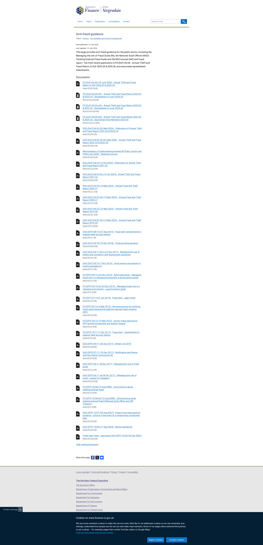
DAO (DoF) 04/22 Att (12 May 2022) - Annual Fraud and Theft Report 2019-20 (112, 223)
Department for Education (87, 497)
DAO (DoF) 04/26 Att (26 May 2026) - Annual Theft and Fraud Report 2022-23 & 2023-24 (112, 143)
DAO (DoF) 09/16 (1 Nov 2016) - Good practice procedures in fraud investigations (112, 266)
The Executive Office (85, 485)
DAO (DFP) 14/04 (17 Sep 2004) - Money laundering (107, 428)
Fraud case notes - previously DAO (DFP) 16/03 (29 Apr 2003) (112, 436)
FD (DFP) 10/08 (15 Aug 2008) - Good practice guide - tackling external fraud (108, 390)
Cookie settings (10, 509)
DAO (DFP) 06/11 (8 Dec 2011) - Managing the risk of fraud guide (111, 367)
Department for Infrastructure (89, 510)
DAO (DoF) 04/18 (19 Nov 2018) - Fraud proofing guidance (110, 244)
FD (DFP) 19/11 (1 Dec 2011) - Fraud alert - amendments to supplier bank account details (111, 335)
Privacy (114, 472)
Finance (86, 38)
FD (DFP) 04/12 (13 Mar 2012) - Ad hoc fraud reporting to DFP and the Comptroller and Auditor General (110, 323)
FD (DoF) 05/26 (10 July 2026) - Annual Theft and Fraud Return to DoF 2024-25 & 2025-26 (109, 85)
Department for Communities (89, 493)
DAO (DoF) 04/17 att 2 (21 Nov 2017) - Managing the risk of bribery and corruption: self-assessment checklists (111, 255)
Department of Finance (86, 506)
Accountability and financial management (106, 38)
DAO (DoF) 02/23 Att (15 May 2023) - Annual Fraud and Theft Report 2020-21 (112, 200)
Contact (126, 21)
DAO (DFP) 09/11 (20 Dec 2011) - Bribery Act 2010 (107, 345)
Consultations (114, 21)
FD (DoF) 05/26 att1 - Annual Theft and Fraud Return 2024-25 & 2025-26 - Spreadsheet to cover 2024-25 (112, 97)
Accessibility (132, 472)
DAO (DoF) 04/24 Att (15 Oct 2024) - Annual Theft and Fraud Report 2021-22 (111, 177)
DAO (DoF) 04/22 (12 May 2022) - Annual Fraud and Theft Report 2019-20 (110, 211)
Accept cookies (176, 540)
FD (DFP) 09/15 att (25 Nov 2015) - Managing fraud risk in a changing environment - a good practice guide (111, 289)
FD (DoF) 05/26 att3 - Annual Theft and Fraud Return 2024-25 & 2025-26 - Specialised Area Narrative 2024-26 (112, 120)
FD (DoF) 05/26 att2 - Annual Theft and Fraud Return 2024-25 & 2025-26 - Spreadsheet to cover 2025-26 (112, 108)
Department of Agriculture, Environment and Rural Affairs (101, 489)
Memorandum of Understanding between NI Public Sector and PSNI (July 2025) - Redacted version (112, 154)
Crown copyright (82, 472)
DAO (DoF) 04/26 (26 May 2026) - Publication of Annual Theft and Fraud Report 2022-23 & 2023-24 (112, 131)
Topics (89, 21)
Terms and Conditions (100, 472)
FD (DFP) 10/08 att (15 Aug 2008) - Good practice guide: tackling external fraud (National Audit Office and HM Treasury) (109, 402)
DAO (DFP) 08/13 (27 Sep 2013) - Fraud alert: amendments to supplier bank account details (112, 234)
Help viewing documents (87, 444)
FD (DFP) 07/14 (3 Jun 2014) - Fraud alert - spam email (109, 299)
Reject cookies (156, 540)
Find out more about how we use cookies (94, 532)
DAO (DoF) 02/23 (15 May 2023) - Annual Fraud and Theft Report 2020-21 (110, 188)
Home (80, 21)
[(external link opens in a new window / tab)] (93, 457)
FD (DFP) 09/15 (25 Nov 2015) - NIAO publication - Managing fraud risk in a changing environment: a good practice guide (112, 278)
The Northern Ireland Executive (92, 480)
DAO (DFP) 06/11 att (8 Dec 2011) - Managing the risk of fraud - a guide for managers (110, 378)
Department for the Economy (89, 501)
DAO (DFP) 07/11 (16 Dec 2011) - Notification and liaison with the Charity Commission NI (110, 355)
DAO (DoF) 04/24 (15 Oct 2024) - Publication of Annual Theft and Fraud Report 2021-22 (112, 165)
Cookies (122, 472)
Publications (100, 21)
